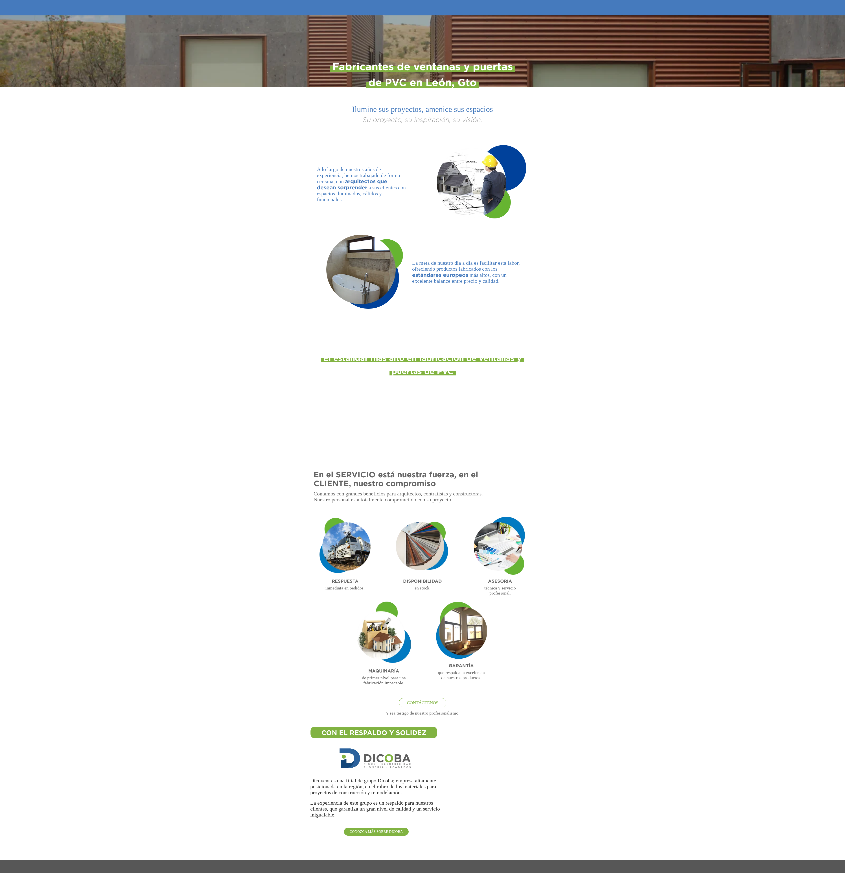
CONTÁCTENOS (422, 702)
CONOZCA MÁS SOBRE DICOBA (376, 831)
